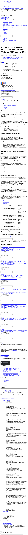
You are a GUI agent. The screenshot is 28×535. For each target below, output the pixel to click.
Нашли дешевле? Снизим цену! (8, 90)
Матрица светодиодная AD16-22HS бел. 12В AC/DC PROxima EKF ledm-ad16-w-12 (12, 250)
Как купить (5, 382)
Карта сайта (12, 398)
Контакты (5, 385)
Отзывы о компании (22, 27)
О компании (6, 380)
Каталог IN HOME (7, 3)
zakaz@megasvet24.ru (7, 391)
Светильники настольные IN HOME (11, 375)
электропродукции (13, 350)
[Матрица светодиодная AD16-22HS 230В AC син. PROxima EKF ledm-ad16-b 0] (14, 58)
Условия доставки (7, 25)
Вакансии (10, 27)
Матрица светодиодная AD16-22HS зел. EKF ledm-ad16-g (13, 319)
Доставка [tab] (5, 107)
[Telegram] (5, 83)
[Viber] (4, 83)
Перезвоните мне (4, 18)
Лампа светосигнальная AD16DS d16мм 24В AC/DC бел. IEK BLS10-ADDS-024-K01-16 (13, 264)
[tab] (6, 202)
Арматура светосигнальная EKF (10, 105)
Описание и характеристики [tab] (9, 200)
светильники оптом (5, 355)
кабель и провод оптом (6, 353)
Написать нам (6, 6)
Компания (5, 511)
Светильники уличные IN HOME (10, 373)
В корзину (3, 99)
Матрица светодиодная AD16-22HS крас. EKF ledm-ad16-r (13, 331)
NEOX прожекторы (7, 370)
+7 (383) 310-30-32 (5, 17)
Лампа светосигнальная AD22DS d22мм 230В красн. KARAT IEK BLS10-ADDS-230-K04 (12, 278)
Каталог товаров (6, 400)
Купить (2, 260)
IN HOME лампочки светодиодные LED (12, 371)
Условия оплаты (14, 25)
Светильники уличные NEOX (9, 369)
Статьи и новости (7, 1)
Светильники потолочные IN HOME (11, 374)
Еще (4, 30)
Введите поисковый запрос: (7, 532)
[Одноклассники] (2, 83)
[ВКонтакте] (1, 83)
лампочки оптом (4, 356)
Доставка (5, 381)
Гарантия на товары (22, 25)
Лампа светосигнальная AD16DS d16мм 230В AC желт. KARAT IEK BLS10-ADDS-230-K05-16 (13, 307)
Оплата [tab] (4, 108)
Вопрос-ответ (15, 27)
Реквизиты (5, 27)
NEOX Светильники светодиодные (11, 368)
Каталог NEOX (6, 2)
